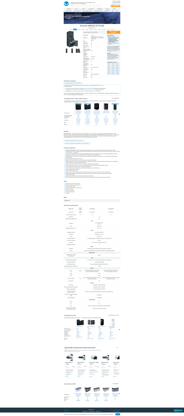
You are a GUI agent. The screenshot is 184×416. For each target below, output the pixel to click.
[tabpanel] (78, 114)
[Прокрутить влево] (116, 351)
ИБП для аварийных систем (87, 10)
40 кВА (113, 65)
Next (119, 114)
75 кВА (79, 29)
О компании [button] (69, 8)
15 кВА (113, 63)
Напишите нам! (179, 410)
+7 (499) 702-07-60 (98, 411)
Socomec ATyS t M (80, 362)
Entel (112, 10)
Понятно (117, 414)
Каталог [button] (76, 8)
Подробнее (112, 58)
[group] (92, 366)
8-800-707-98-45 (116, 2)
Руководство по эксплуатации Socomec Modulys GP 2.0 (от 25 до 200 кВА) (76, 143)
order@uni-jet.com (110, 49)
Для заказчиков (66, 410)
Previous (74, 114)
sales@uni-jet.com (115, 4)
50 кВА (117, 65)
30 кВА (109, 65)
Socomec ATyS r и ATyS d (94, 362)
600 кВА (112, 29)
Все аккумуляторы (116, 383)
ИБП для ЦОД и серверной (98, 10)
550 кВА (109, 72)
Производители (91, 8)
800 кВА (109, 73)
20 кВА (117, 63)
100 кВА (83, 29)
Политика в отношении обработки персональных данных (114, 410)
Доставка (107, 8)
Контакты (114, 8)
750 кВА (117, 72)
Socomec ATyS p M (104, 362)
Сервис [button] (83, 8)
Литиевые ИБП (107, 10)
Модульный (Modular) (94, 67)
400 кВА (104, 29)
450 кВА (113, 70)
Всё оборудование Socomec (76, 23)
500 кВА (108, 29)
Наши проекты (66, 409)
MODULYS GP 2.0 (67, 200)
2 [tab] (98, 401)
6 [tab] (102, 340)
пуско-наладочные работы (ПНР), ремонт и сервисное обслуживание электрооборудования (86, 91)
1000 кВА (117, 73)
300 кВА (99, 29)
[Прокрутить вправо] (118, 351)
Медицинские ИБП (69, 10)
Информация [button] (99, 8)
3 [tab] (99, 125)
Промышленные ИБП (77, 10)
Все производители (67, 23)
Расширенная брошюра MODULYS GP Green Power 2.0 (73, 140)
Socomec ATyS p (116, 362)
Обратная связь (115, 6)
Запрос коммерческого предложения (114, 32)
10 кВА (109, 63)
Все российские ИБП (115, 98)
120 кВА (113, 67)
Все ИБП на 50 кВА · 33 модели (114, 315)
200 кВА (91, 29)
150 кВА (87, 29)
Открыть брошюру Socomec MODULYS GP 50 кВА (72, 83)
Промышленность (100, 36)
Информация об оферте (116, 411)
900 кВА (113, 73)
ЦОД (95, 38)
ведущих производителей (88, 88)
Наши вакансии (66, 411)
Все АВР (117, 347)
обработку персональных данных (95, 414)
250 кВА (95, 29)
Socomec (117, 10)
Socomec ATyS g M (68, 362)
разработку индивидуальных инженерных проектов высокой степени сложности (83, 89)
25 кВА (71, 29)
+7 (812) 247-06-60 (116, 1)
